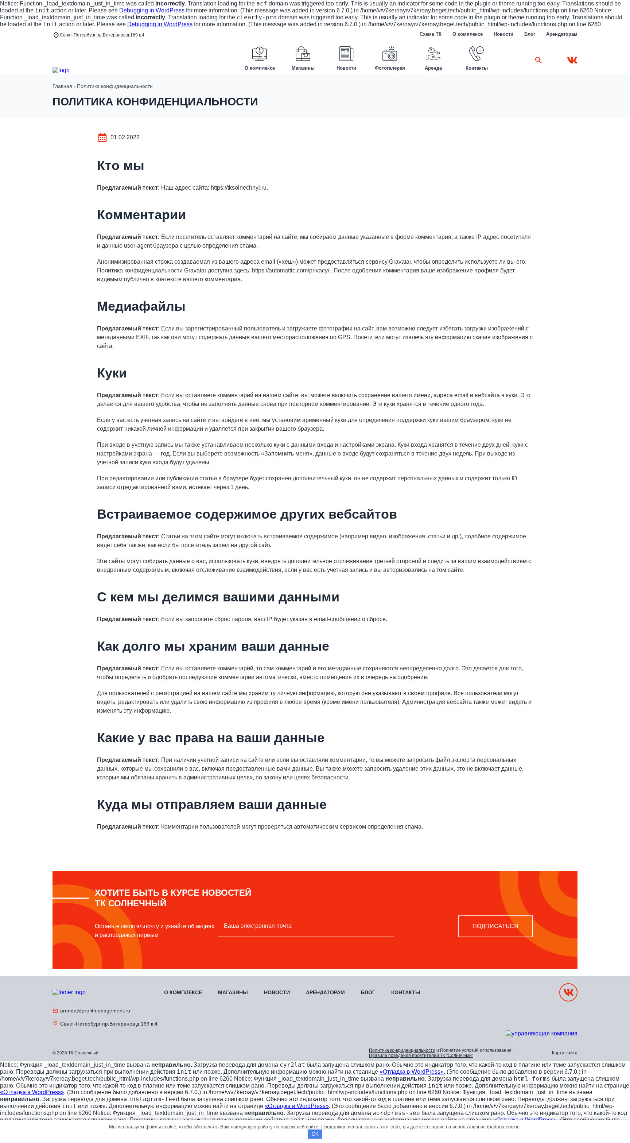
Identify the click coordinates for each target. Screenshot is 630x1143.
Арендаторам (562, 34)
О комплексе (467, 34)
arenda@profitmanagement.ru (95, 1011)
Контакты (405, 992)
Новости (503, 34)
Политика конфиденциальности (402, 1050)
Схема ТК (431, 34)
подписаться (495, 926)
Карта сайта (565, 1052)
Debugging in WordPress (151, 10)
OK (315, 1134)
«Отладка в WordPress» (412, 1072)
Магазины (233, 992)
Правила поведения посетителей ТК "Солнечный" (421, 1055)
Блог (529, 34)
